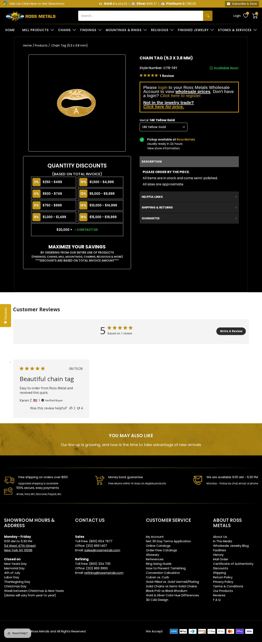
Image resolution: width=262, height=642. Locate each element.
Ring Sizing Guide (159, 564)
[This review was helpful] (71, 408)
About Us (220, 536)
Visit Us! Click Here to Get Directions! (36, 3)
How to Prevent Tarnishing (166, 568)
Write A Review (231, 331)
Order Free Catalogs (161, 550)
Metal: (157, 120)
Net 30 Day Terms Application (168, 541)
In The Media (222, 541)
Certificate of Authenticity (233, 564)
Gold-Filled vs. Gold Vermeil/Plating (172, 582)
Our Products (223, 591)
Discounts (220, 568)
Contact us (87, 230)
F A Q (217, 600)
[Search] (207, 16)
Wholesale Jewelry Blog (231, 545)
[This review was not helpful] (78, 408)
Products (41, 45)
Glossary (152, 555)
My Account (155, 536)
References (155, 559)
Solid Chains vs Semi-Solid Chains (171, 586)
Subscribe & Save (244, 4)
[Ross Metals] (30, 16)
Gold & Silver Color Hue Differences (172, 595)
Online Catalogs (158, 545)
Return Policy (223, 577)
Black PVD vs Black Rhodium (166, 591)
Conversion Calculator (163, 573)
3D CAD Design (157, 600)
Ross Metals (40, 631)
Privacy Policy (223, 582)
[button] (255, 16)
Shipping (219, 573)
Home (27, 45)
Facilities (219, 550)
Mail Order (220, 559)
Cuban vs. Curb (157, 577)
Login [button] (237, 16)
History (218, 555)
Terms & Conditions (228, 586)
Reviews (219, 595)
